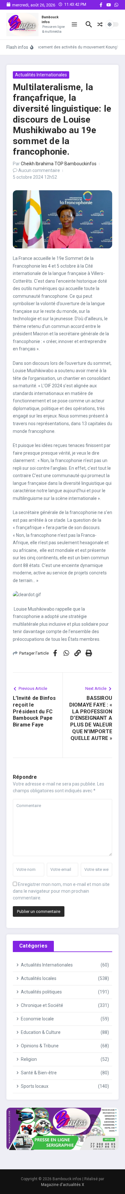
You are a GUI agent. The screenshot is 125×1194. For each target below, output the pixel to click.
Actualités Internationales (41, 74)
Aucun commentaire (39, 170)
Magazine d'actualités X (62, 1184)
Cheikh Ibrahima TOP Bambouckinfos (58, 163)
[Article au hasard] (100, 24)
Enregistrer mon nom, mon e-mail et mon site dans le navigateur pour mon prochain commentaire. (61, 891)
